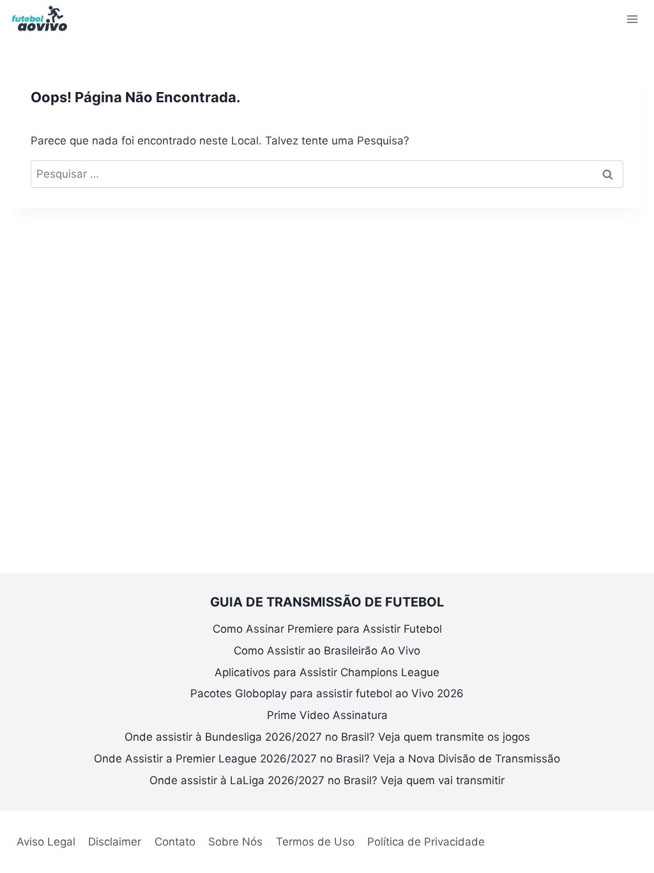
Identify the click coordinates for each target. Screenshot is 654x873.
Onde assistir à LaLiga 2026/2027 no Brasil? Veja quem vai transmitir (327, 780)
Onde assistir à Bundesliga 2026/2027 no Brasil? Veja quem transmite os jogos (327, 736)
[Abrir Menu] (632, 19)
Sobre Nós (235, 841)
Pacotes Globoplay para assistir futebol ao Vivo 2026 (327, 693)
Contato (175, 841)
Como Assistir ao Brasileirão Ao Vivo (327, 650)
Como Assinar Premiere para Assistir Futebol (327, 628)
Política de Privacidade (426, 841)
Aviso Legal (46, 841)
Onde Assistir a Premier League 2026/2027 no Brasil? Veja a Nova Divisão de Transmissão (327, 758)
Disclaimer (114, 841)
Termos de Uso (315, 841)
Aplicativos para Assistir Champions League (327, 672)
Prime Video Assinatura (327, 715)
